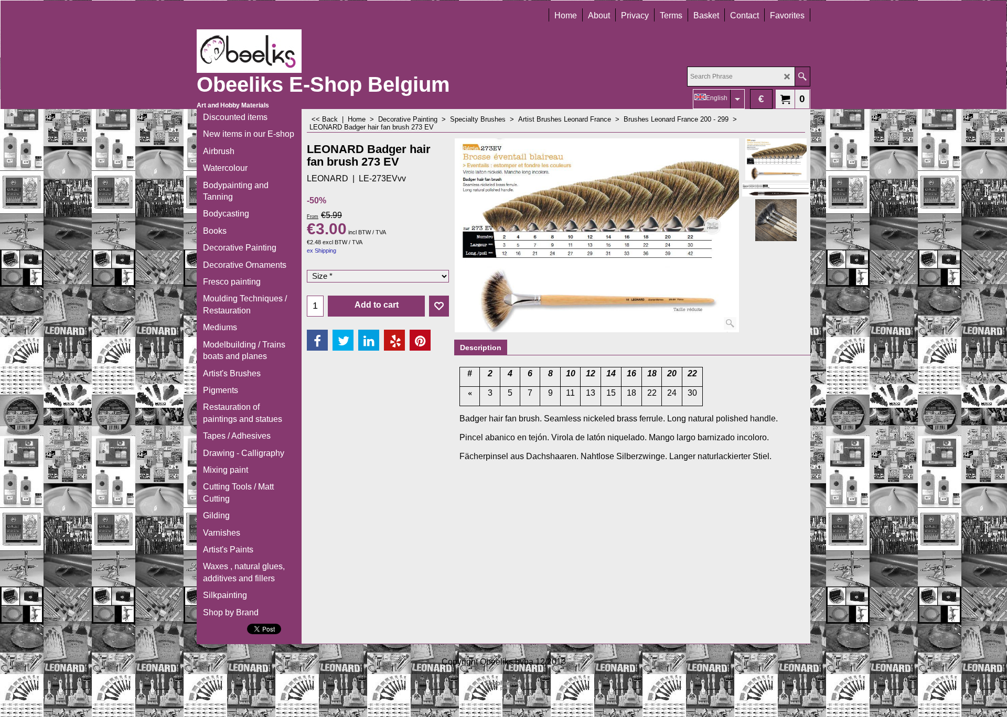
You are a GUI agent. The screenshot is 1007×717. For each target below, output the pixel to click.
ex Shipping (321, 250)
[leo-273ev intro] (776, 220)
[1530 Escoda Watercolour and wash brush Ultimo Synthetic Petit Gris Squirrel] (776, 190)
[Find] (802, 76)
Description (480, 347)
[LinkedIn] (368, 340)
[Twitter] (343, 340)
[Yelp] (394, 340)
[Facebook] (317, 340)
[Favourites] (439, 306)
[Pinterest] (420, 340)
